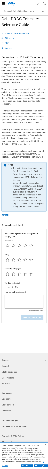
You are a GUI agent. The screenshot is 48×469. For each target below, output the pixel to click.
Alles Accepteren (41, 466)
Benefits (5, 215)
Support (5, 366)
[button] (39, 3)
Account (5, 360)
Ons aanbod (7, 393)
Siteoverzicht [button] (8, 378)
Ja (9, 287)
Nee (16, 287)
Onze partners (8, 405)
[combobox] (24, 11)
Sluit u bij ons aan (9, 372)
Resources (6, 411)
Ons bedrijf (6, 399)
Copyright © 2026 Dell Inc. (13, 436)
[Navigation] (3, 3)
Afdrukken (9, 38)
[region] (24, 134)
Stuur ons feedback (15, 292)
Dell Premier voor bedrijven (14, 426)
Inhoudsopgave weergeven (17, 33)
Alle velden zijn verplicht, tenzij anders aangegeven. (21, 235)
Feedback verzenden (32, 317)
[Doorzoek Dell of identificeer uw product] (43, 11)
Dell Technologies (10, 420)
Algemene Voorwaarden (12, 442)
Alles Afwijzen (27, 466)
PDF (7, 43)
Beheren (5, 466)
